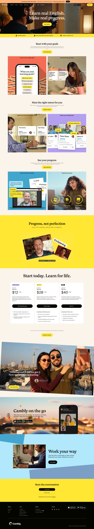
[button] (21, 381)
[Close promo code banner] (91, 1)
